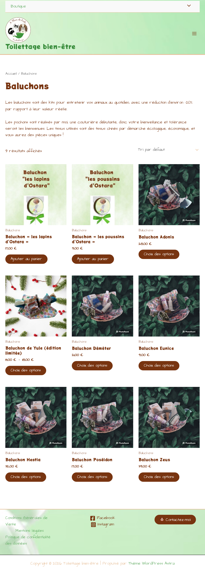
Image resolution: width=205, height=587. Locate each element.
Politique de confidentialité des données (27, 540)
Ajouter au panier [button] (26, 259)
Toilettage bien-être (40, 46)
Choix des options (159, 254)
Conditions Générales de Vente (26, 521)
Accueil (11, 73)
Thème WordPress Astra (151, 563)
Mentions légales (29, 530)
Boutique (18, 6)
